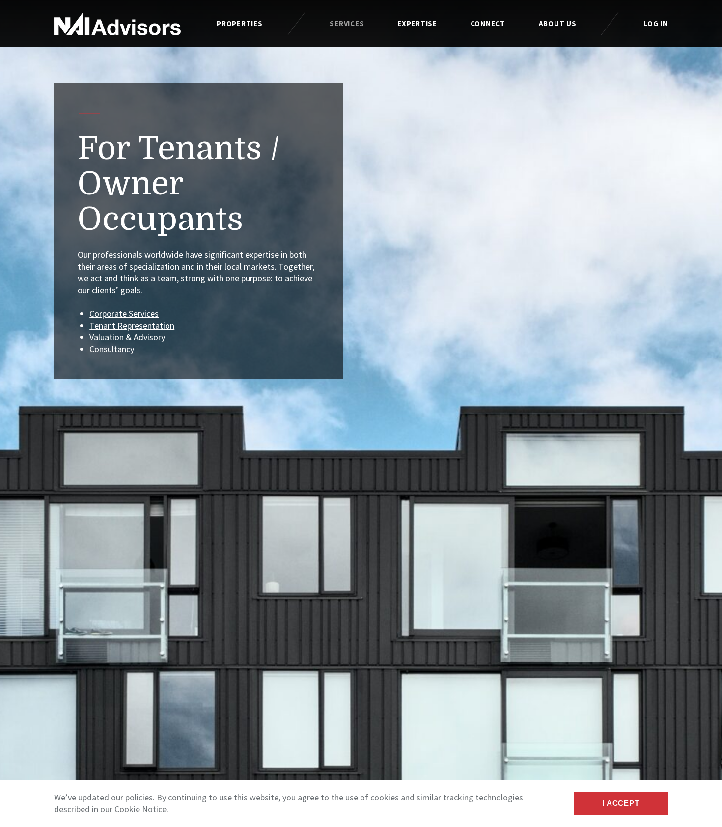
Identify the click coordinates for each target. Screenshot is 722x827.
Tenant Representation (131, 325)
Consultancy (111, 349)
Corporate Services (124, 313)
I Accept (620, 803)
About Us (558, 23)
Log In (655, 23)
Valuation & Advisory (127, 337)
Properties (240, 23)
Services (347, 23)
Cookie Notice (140, 809)
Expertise (417, 23)
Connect (488, 23)
